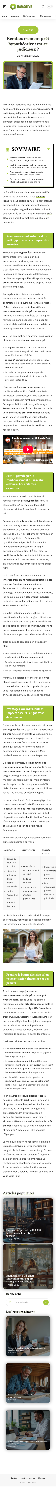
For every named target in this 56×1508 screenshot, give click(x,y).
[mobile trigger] (5, 6)
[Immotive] (21, 6)
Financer (28, 30)
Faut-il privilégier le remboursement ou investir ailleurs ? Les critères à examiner (28, 166)
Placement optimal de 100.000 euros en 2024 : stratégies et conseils (23, 1233)
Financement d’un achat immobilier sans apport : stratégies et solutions (20, 1278)
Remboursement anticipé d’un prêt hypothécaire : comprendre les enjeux (27, 159)
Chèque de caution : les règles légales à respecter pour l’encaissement (27, 1349)
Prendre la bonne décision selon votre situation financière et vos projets (27, 180)
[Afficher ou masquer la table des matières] (45, 150)
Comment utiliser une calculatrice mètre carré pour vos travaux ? (26, 1396)
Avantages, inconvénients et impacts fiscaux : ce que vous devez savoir (26, 173)
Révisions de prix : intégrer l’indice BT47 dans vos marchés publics (27, 1443)
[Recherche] (43, 6)
